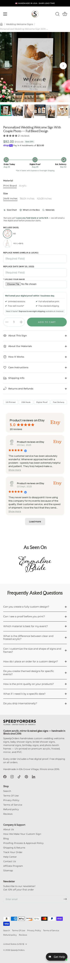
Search (7, 791)
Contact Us (9, 861)
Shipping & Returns (14, 847)
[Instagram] (12, 776)
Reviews (8, 813)
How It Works (16, 356)
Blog (6, 838)
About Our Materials (20, 346)
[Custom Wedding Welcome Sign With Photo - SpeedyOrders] (17, 110)
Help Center (10, 856)
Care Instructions (18, 367)
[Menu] (5, 14)
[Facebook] (5, 776)
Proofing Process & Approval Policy (23, 843)
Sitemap (8, 870)
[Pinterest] (26, 776)
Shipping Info (16, 378)
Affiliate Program (13, 865)
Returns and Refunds (20, 388)
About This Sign (17, 335)
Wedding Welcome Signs (19, 24)
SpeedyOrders (17, 950)
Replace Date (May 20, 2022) (18, 266)
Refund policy (11, 809)
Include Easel (11, 227)
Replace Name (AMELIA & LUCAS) (20, 253)
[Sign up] (65, 899)
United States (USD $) (13, 944)
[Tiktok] (19, 776)
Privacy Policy (11, 800)
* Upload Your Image (14, 279)
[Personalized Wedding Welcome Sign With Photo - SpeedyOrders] (5, 110)
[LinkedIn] (33, 776)
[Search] (57, 14)
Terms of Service (12, 804)
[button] (6, 65)
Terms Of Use (11, 795)
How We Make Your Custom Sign (22, 833)
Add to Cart (47, 322)
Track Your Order (12, 852)
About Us (8, 829)
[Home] (1, 24)
